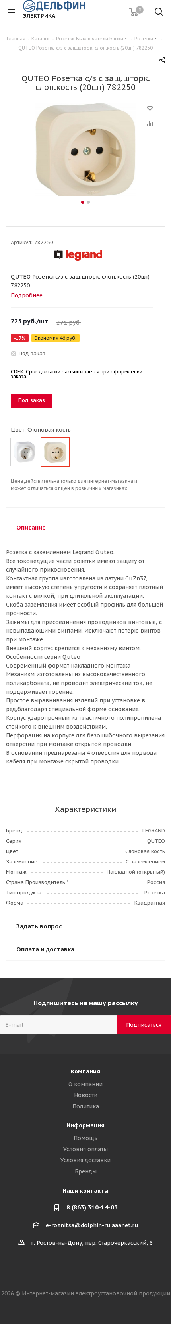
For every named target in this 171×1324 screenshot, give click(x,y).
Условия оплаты (85, 1149)
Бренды (86, 1171)
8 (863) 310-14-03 (92, 1207)
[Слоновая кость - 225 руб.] (55, 452)
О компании (85, 1084)
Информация (85, 1125)
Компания (85, 1071)
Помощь (85, 1138)
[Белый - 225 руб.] (25, 452)
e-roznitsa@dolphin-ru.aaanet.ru (92, 1225)
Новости (85, 1095)
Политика (85, 1106)
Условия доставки (85, 1160)
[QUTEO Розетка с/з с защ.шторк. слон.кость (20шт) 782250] (85, 150)
